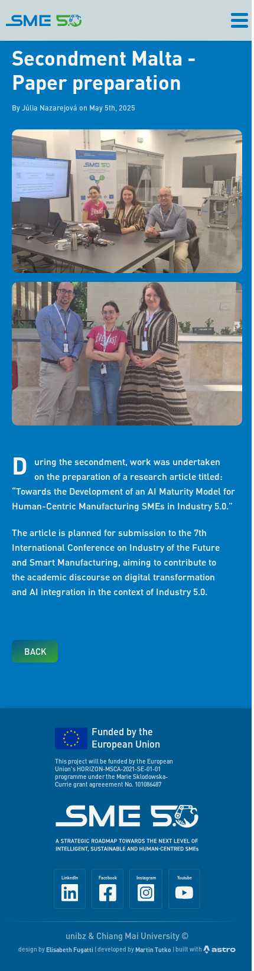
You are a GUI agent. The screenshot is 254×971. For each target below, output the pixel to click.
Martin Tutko (153, 949)
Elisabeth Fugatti (69, 949)
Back (35, 651)
